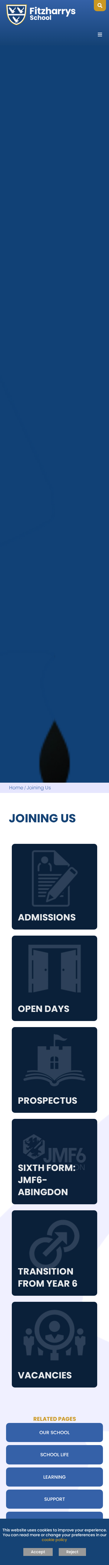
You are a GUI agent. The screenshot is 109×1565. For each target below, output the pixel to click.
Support (54, 1499)
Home (16, 788)
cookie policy (54, 1540)
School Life (54, 1454)
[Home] (40, 15)
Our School (54, 1432)
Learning (54, 1477)
